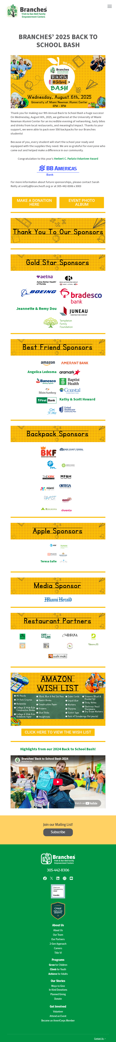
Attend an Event (58, 1016)
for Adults (58, 974)
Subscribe (58, 832)
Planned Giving (58, 994)
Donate (58, 999)
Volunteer (58, 1011)
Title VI (58, 953)
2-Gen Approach (58, 944)
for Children (58, 965)
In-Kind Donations (58, 990)
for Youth (58, 969)
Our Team (58, 935)
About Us (58, 930)
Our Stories (58, 981)
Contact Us (99, 1039)
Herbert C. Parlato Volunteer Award (76, 159)
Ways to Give (58, 986)
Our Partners (58, 939)
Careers (58, 948)
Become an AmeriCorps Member (58, 1020)
